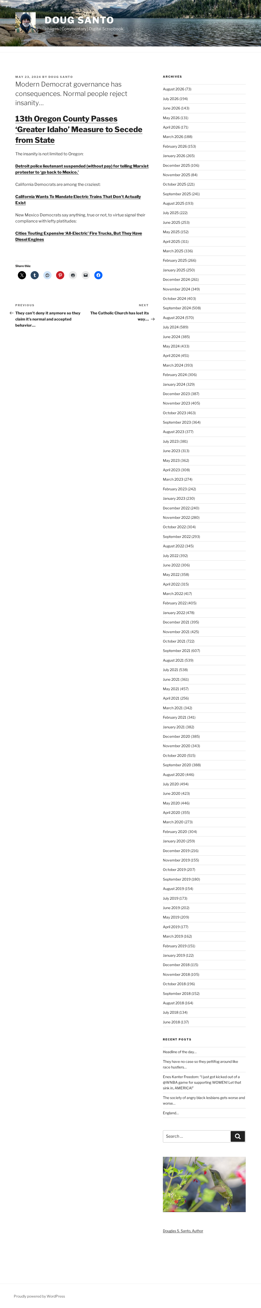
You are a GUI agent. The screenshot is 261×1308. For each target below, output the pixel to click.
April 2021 (171, 698)
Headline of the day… (180, 1052)
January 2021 (174, 727)
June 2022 (171, 565)
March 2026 (173, 136)
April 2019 (171, 927)
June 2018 (171, 1022)
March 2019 (173, 936)
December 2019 (176, 850)
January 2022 (174, 612)
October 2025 (174, 184)
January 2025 (174, 270)
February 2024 (175, 374)
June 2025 (171, 222)
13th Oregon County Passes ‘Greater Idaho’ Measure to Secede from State (78, 129)
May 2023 (171, 460)
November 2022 (176, 517)
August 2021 (173, 660)
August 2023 (173, 431)
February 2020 (175, 831)
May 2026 (171, 118)
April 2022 (171, 584)
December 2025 (176, 165)
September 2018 (177, 993)
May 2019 (171, 917)
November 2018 (176, 974)
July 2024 (171, 327)
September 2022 (177, 536)
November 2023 (176, 403)
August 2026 (173, 89)
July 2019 (170, 898)
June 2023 (171, 451)
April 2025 (171, 241)
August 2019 (173, 888)
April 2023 (171, 470)
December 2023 (176, 394)
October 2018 (174, 984)
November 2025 (176, 175)
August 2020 (174, 774)
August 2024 (173, 317)
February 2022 (175, 603)
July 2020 (171, 784)
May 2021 (171, 689)
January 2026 (174, 156)
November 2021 (176, 632)
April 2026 (171, 127)
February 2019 (175, 946)
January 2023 (174, 498)
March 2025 (173, 251)
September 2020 (177, 765)
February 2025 (175, 260)
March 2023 (173, 479)
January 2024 (174, 384)
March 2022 (173, 593)
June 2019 (171, 908)
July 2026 (171, 98)
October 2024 (174, 298)
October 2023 (174, 413)
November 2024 (176, 289)
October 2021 (174, 641)
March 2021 (173, 708)
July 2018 (170, 1012)
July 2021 (170, 669)
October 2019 (174, 869)
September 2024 (177, 308)
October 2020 (174, 755)
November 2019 (176, 860)
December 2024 (176, 279)
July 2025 (171, 213)
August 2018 (173, 1003)
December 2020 (176, 736)
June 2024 (171, 337)
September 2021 (176, 650)
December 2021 (176, 622)
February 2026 (175, 146)
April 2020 (171, 812)
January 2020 (174, 841)
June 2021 (171, 679)
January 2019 (174, 955)
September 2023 (177, 422)
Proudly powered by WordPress (39, 1296)
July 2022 (170, 555)
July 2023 (171, 441)
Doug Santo (79, 20)
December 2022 (176, 508)
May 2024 (171, 346)
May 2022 (171, 574)
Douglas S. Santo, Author (183, 1231)
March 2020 (173, 822)
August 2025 (173, 203)
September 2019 (177, 879)
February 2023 (175, 489)
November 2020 (176, 746)
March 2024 (173, 365)
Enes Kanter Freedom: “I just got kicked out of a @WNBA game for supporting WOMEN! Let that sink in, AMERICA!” (202, 1082)
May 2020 (171, 803)
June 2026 (171, 108)
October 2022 (174, 527)
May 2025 (171, 232)
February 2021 (174, 717)
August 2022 (173, 546)
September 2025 (177, 194)
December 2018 (176, 965)
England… (171, 1113)
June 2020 (171, 793)
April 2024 (171, 355)
